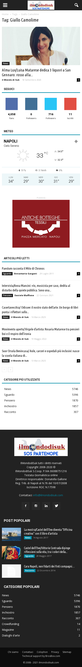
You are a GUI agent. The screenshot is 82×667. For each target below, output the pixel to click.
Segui (31, 99)
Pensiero (7, 295)
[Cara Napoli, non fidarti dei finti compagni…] (11, 571)
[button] (76, 5)
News (5, 63)
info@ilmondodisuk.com (48, 495)
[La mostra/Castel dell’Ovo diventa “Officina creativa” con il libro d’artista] (11, 534)
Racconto (10, 412)
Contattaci (27, 652)
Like (12, 99)
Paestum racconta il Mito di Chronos (23, 268)
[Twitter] (56, 506)
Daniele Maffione (24, 295)
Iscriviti (70, 99)
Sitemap (67, 652)
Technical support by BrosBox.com (41, 656)
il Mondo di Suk (10, 79)
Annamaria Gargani (25, 273)
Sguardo (7, 273)
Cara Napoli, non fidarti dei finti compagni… (49, 566)
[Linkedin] (46, 506)
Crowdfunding (10, 624)
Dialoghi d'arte (11, 635)
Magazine (8, 629)
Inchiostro (10, 406)
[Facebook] (25, 506)
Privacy (55, 652)
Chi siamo (13, 652)
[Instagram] (36, 506)
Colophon (42, 652)
